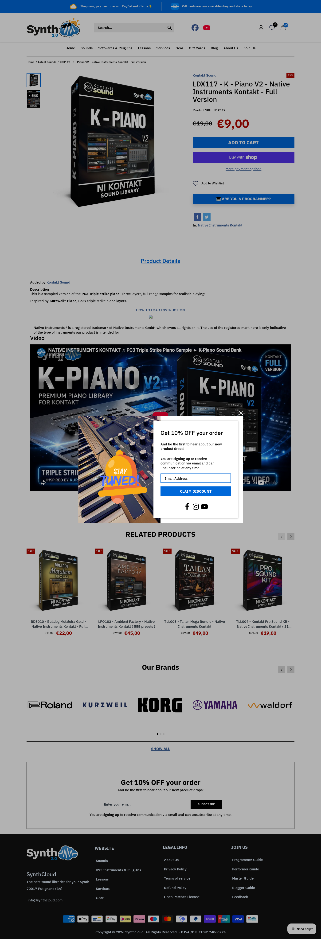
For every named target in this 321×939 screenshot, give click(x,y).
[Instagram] (195, 506)
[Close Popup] (241, 413)
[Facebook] (187, 506)
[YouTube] (204, 506)
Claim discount (195, 491)
